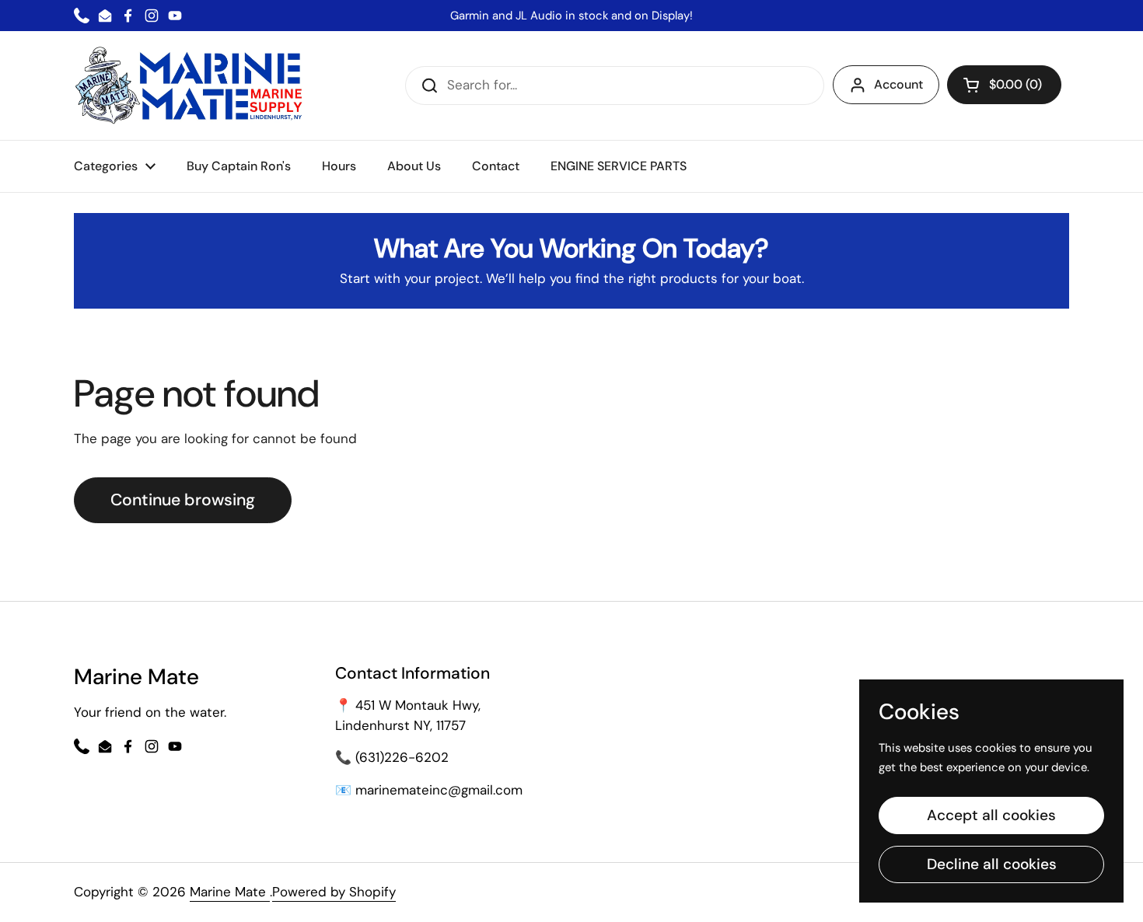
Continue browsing (182, 500)
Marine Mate (230, 891)
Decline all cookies (992, 864)
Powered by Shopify (334, 891)
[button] (1004, 84)
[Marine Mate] (192, 85)
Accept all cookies (991, 815)
